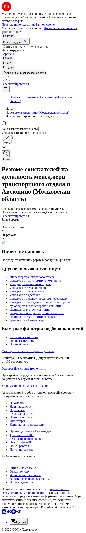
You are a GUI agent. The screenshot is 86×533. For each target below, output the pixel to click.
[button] (6, 76)
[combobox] (20, 129)
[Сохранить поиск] (6, 153)
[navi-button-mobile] (6, 89)
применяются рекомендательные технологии (35, 490)
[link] (8, 67)
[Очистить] (7, 138)
